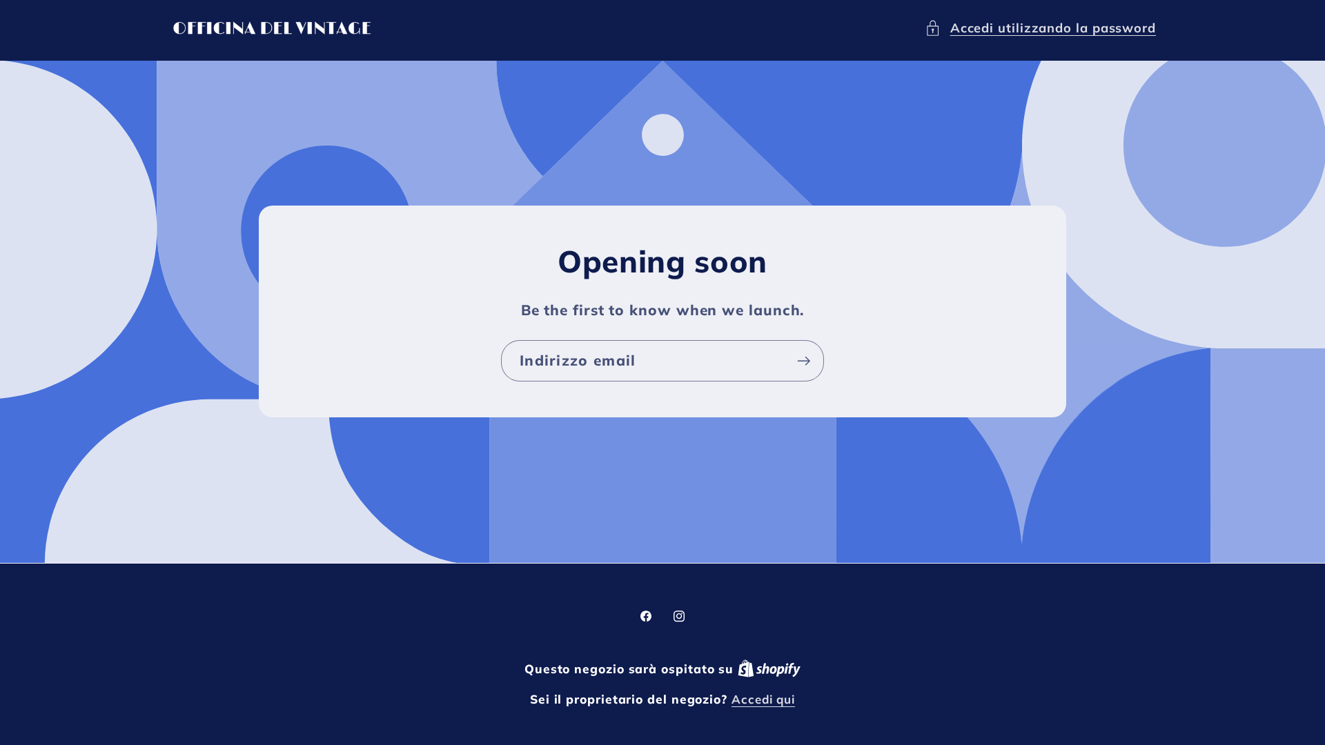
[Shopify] (769, 669)
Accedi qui (763, 699)
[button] (1040, 28)
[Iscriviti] (803, 361)
